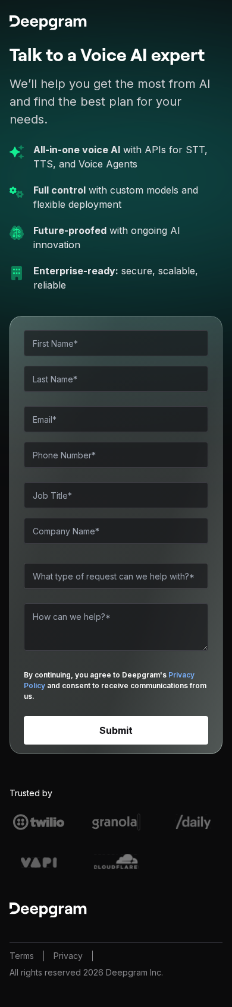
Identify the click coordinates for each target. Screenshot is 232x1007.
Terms (22, 956)
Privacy (68, 956)
